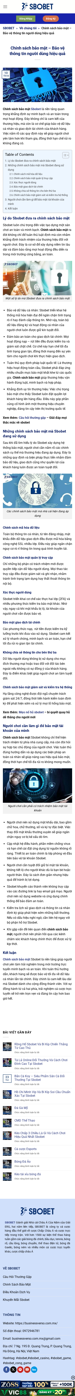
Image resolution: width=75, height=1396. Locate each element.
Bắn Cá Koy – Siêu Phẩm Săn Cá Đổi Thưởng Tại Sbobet (39, 1078)
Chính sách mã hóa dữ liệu (28, 174)
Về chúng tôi (28, 28)
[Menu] (5, 6)
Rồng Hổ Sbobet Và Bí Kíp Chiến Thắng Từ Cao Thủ (41, 1046)
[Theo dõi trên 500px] (34, 1369)
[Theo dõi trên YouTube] (27, 1369)
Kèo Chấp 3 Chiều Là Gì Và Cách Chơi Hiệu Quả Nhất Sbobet (39, 1135)
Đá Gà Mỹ (21, 1108)
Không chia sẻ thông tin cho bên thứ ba (35, 190)
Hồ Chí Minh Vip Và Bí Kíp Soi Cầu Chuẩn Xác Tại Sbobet (42, 1093)
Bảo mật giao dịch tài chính (28, 186)
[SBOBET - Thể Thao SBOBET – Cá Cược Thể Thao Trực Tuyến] (37, 6)
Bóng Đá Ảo (22, 1161)
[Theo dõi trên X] (13, 1369)
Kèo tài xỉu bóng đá (27, 1174)
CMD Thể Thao (24, 1120)
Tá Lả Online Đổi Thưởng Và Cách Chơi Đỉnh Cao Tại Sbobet (41, 1062)
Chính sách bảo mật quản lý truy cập (33, 178)
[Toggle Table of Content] (63, 155)
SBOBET (8, 28)
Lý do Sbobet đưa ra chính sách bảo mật (32, 160)
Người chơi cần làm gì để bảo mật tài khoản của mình (36, 202)
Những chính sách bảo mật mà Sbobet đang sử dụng (36, 167)
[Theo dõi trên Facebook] (6, 1369)
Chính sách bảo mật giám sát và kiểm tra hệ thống (41, 195)
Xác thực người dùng (25, 182)
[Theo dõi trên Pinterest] (20, 1369)
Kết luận (13, 208)
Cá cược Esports (25, 1149)
